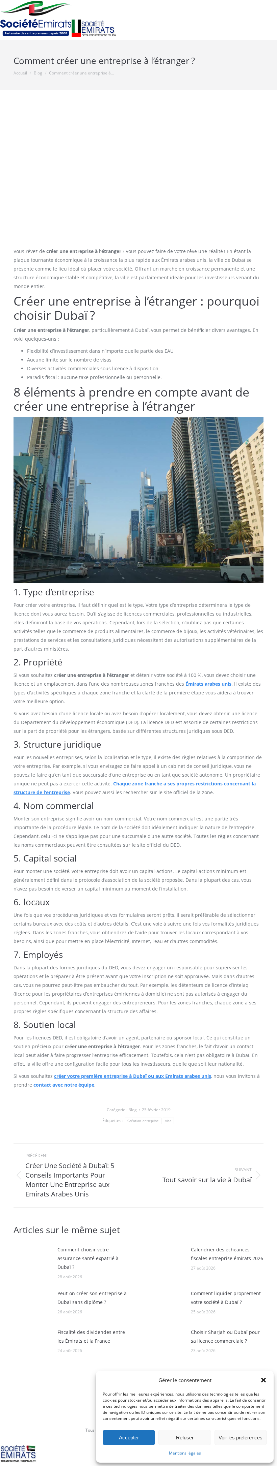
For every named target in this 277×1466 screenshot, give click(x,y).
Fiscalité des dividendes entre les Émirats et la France (91, 1336)
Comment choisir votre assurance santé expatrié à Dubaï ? (88, 1258)
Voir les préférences (240, 1437)
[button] (263, 1380)
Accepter (129, 1437)
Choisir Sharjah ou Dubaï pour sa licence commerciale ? (225, 1336)
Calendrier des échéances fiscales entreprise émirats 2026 (227, 1253)
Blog (132, 1110)
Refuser (185, 1437)
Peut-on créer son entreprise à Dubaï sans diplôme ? (92, 1297)
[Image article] (32, 1260)
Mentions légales (185, 1453)
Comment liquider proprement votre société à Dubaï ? (226, 1297)
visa (168, 1121)
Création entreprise (143, 1121)
